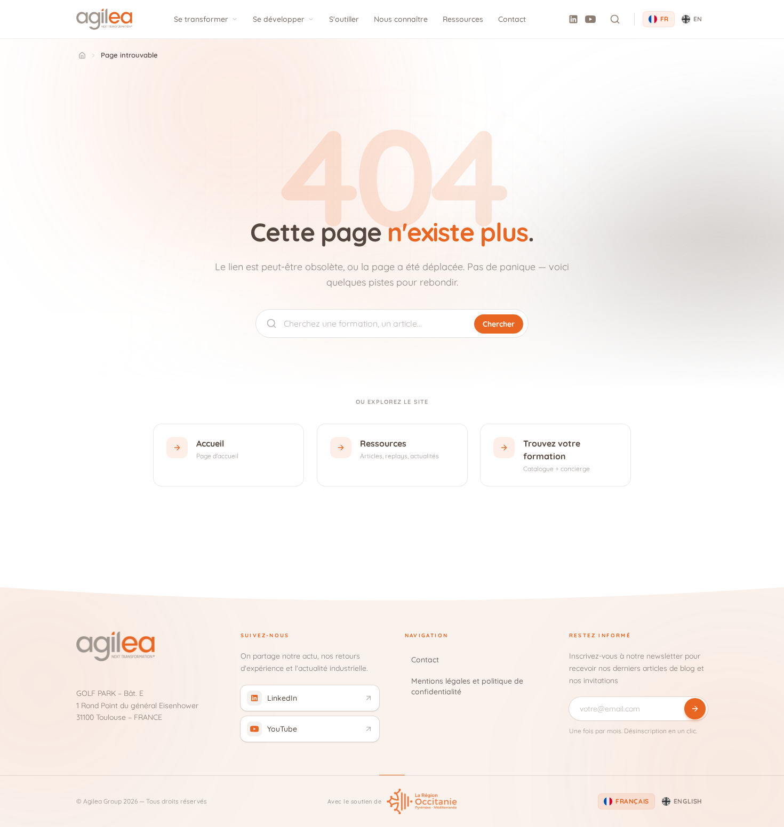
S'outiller (344, 19)
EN (697, 19)
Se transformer (201, 19)
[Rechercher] (615, 19)
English (688, 801)
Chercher (499, 324)
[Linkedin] (573, 19)
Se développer (279, 19)
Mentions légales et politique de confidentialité (467, 686)
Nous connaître (401, 19)
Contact (512, 19)
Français (632, 801)
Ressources (463, 19)
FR (664, 19)
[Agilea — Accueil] (104, 19)
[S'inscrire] (695, 708)
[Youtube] (590, 19)
